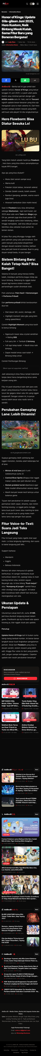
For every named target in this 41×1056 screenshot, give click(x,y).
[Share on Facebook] (6, 80)
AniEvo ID (13, 769)
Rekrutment (14, 1050)
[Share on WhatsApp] (25, 80)
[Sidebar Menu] (38, 4)
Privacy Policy (24, 1050)
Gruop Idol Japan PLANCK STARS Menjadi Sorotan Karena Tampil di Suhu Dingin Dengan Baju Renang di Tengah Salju (20, 976)
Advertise (6, 1050)
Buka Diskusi (22, 678)
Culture (6, 834)
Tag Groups (24, 1052)
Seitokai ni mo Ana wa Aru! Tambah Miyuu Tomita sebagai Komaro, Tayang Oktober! (27, 776)
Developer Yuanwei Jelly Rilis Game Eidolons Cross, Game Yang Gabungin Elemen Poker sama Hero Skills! (21, 961)
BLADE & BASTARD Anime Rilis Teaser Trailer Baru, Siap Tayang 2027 (13, 916)
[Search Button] (27, 4)
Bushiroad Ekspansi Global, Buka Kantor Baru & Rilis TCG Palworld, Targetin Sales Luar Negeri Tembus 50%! (21, 968)
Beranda (4, 12)
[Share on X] (15, 80)
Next (36, 769)
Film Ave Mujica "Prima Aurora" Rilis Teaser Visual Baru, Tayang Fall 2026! (13, 940)
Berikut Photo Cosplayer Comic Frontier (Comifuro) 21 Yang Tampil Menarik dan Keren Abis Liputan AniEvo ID (20, 899)
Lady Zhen (11, 42)
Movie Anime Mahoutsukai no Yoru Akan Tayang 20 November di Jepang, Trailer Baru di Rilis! (27, 788)
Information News (15, 12)
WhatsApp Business (23, 1033)
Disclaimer (16, 1052)
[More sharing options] (34, 80)
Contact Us (33, 1050)
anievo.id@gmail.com (22, 1030)
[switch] (32, 4)
